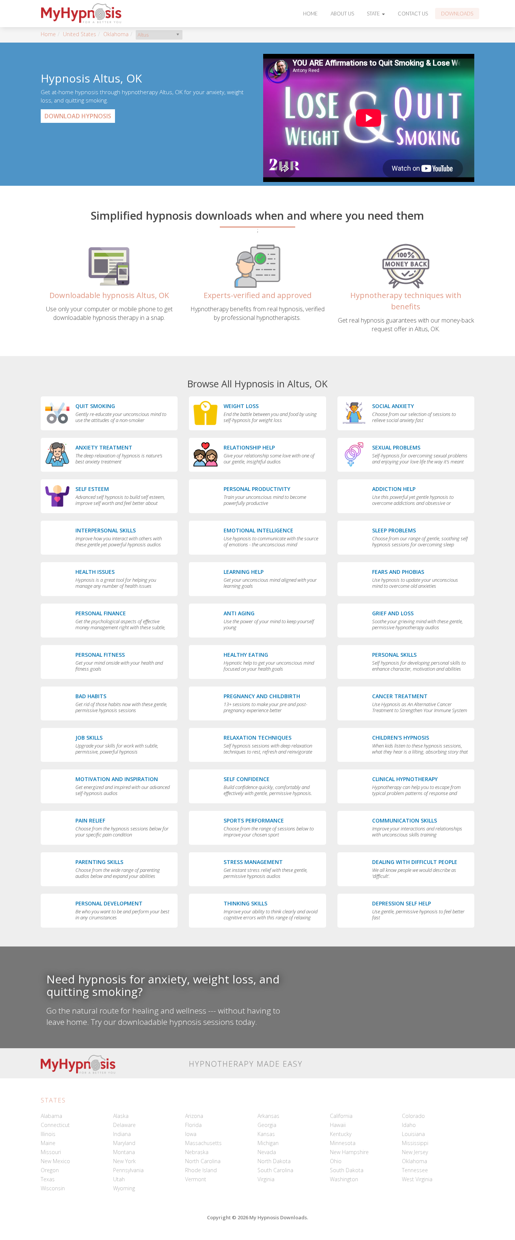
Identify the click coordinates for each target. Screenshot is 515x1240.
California (341, 1115)
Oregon (50, 1170)
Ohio (336, 1161)
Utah (119, 1179)
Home (310, 14)
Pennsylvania (128, 1170)
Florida (193, 1124)
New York (124, 1161)
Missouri (51, 1152)
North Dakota (274, 1161)
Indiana (122, 1134)
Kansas (266, 1134)
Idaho (409, 1124)
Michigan (268, 1143)
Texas (48, 1179)
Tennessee (415, 1170)
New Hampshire (349, 1152)
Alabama (51, 1115)
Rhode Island (201, 1170)
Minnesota (343, 1143)
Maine (48, 1143)
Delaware (124, 1124)
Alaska (121, 1115)
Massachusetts (203, 1143)
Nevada (267, 1152)
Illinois (48, 1134)
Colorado (413, 1115)
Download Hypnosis (77, 116)
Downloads (457, 14)
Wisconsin (53, 1188)
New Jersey (415, 1152)
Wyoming (124, 1188)
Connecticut (55, 1124)
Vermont (195, 1179)
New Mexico (55, 1161)
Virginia (266, 1179)
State (374, 14)
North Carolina (203, 1161)
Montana (124, 1152)
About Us (342, 14)
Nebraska (196, 1152)
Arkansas (268, 1115)
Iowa (190, 1134)
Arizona (194, 1115)
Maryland (124, 1143)
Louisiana (413, 1134)
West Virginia (417, 1179)
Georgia (267, 1124)
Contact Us (413, 14)
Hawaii (338, 1124)
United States (79, 34)
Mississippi (415, 1143)
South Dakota (346, 1170)
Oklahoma (116, 34)
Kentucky (340, 1134)
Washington (344, 1179)
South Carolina (275, 1170)
